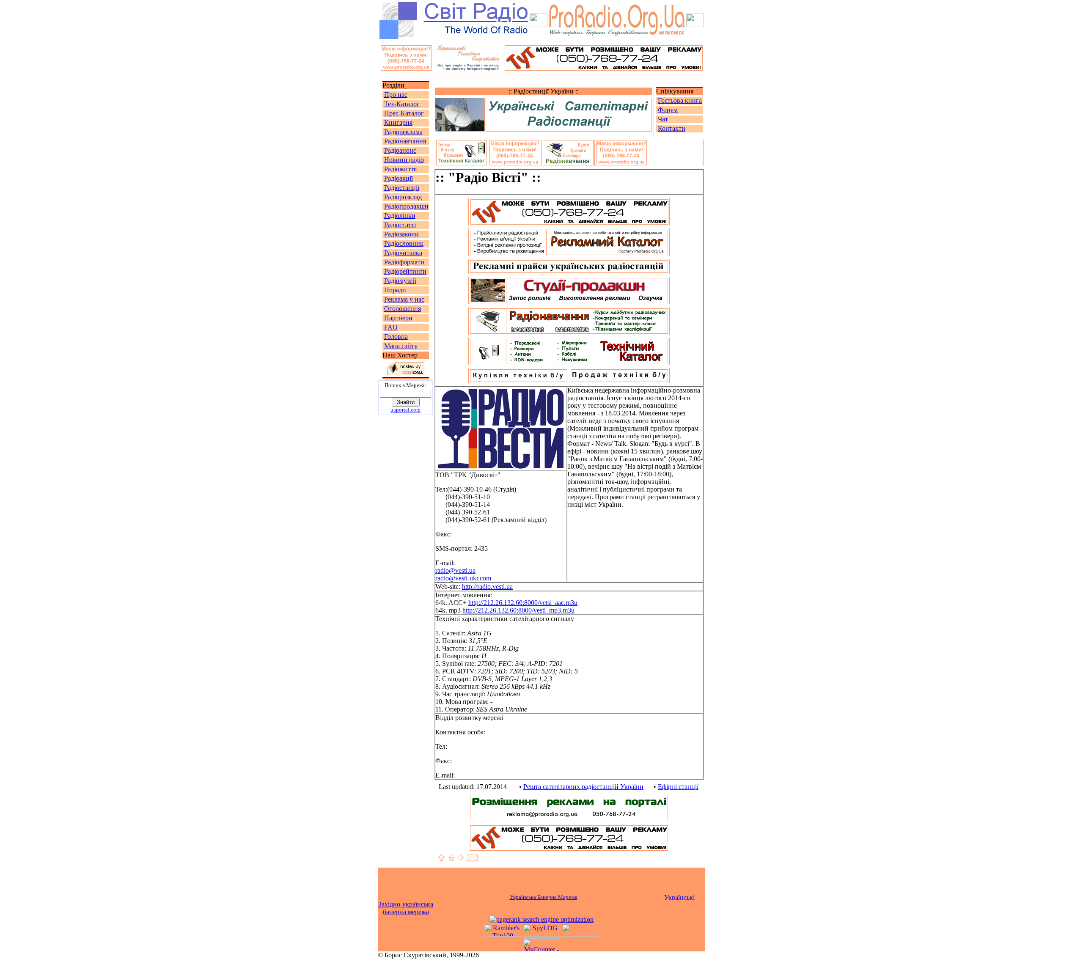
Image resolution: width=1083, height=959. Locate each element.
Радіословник (403, 243)
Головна (396, 336)
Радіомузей (400, 280)
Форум (668, 109)
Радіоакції (398, 178)
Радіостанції (401, 187)
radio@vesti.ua (455, 570)
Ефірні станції (678, 786)
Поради (395, 290)
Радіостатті (400, 224)
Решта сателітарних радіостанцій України (583, 786)
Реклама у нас (404, 299)
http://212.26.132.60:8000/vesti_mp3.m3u (518, 610)
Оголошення (402, 308)
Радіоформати (404, 262)
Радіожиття (400, 169)
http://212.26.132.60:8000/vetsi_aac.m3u (522, 602)
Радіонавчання (405, 141)
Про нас (395, 94)
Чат (663, 119)
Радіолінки (399, 215)
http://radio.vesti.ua (487, 586)
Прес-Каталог (404, 113)
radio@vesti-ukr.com (463, 578)
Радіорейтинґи (405, 271)
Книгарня (398, 122)
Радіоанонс (400, 150)
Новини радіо (404, 159)
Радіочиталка (403, 252)
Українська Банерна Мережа (543, 897)
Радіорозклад (403, 197)
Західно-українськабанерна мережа (405, 908)
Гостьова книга (680, 100)
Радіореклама (403, 131)
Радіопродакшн (406, 206)
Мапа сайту (401, 345)
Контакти (671, 128)
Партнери (398, 317)
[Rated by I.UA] (580, 934)
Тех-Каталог (402, 103)
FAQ (391, 327)
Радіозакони (401, 234)
